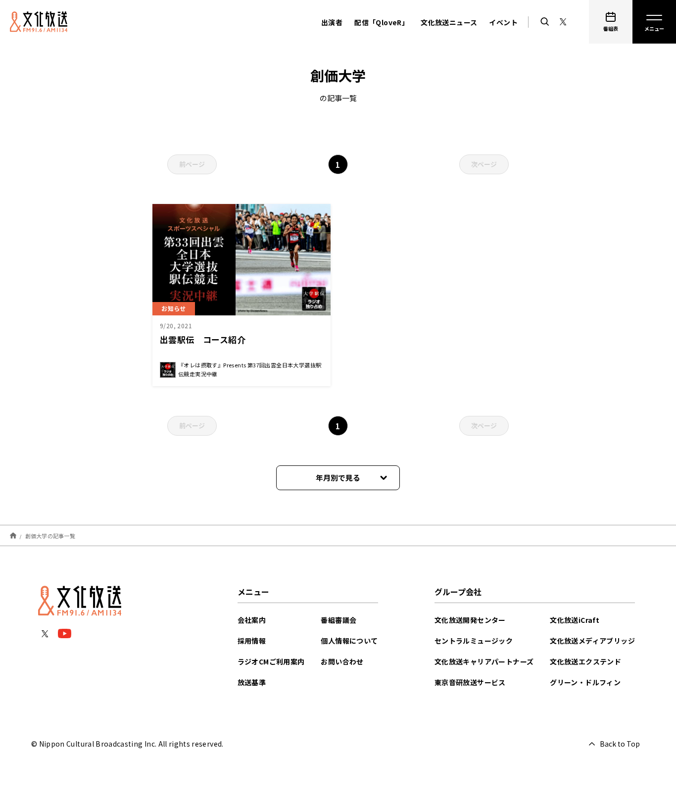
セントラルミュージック (474, 641)
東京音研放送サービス (470, 682)
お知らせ (173, 308)
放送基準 (252, 682)
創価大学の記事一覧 (50, 535)
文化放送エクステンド (585, 661)
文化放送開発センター (470, 620)
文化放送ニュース (449, 22)
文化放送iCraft (574, 620)
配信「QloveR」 (381, 22)
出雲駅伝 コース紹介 (202, 339)
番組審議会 (338, 620)
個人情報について (349, 641)
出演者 (331, 22)
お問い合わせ (342, 661)
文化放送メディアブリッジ (592, 641)
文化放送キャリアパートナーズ (484, 661)
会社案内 (252, 620)
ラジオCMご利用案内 (271, 661)
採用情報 (252, 641)
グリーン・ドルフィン (585, 682)
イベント (503, 22)
